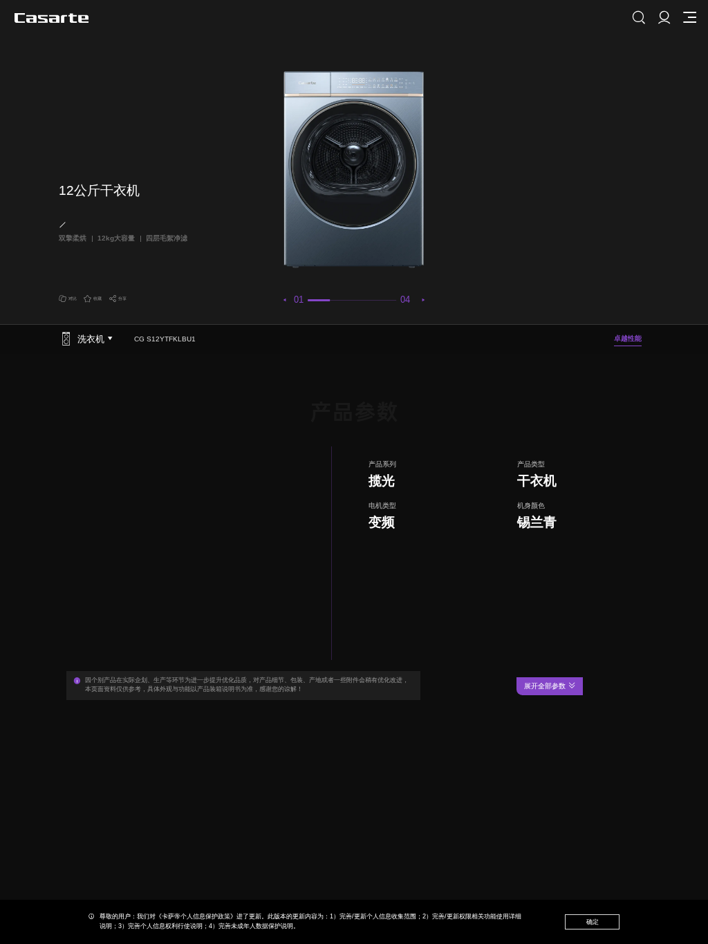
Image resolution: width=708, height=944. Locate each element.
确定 (592, 921)
